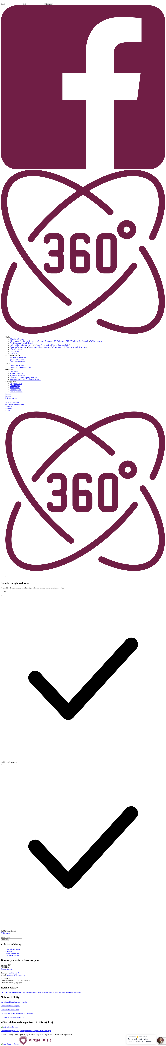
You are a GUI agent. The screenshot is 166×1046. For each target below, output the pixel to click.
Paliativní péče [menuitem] (15, 386)
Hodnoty (37, 345)
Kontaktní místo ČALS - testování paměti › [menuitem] (25, 380)
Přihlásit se (48, 4)
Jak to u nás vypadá (12, 953)
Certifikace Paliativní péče (10, 1006)
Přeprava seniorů (72, 347)
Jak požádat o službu (12, 949)
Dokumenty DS (50, 341)
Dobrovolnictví (44, 347)
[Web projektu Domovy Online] (10, 1044)
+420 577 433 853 (12, 402)
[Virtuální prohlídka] (83, 333)
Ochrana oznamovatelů (39, 992)
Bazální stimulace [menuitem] (16, 392)
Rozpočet (85, 341)
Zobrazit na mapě (7, 969)
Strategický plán (63, 345)
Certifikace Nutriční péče (10, 1010)
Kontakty (8, 951)
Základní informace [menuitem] (17, 339)
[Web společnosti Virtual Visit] (35, 1044)
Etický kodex (45, 345)
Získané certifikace (12, 955)
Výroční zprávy (76, 341)
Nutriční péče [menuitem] (15, 388)
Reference (82, 347)
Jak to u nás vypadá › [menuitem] (17, 359)
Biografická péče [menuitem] (16, 384)
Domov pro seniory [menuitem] (17, 365)
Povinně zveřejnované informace (32, 341)
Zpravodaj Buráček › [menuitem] (17, 376)
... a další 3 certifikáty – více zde (12, 1017)
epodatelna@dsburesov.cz (14, 404)
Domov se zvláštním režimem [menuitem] (20, 367)
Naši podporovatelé (58, 347)
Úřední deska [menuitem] (15, 341)
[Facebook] (83, 169)
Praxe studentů (33, 347)
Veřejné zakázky (96, 341)
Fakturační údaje (7, 992)
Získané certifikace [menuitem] (16, 349)
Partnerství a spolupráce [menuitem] (18, 347)
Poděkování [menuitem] (14, 353)
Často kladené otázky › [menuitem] (18, 361)
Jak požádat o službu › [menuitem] (18, 357)
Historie (54, 345)
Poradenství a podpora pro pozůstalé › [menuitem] (23, 378)
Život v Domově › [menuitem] (16, 373)
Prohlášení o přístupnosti (22, 992)
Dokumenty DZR (63, 341)
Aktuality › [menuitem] (14, 371)
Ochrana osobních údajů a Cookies (61, 992)
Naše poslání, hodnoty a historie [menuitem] (21, 345)
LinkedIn (8, 410)
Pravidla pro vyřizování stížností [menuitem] (21, 343)
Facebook (8, 408)
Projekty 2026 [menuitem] (15, 351)
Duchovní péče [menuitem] (15, 390)
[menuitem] (7, 337)
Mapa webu (78, 992)
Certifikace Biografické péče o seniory (14, 1002)
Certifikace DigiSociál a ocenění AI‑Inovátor (17, 1013)
